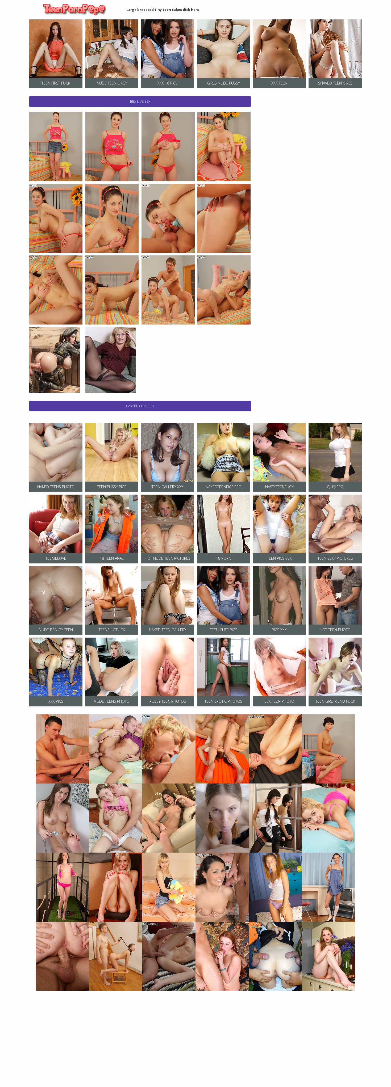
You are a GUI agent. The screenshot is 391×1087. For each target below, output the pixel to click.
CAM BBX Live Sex (140, 405)
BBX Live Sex (140, 101)
